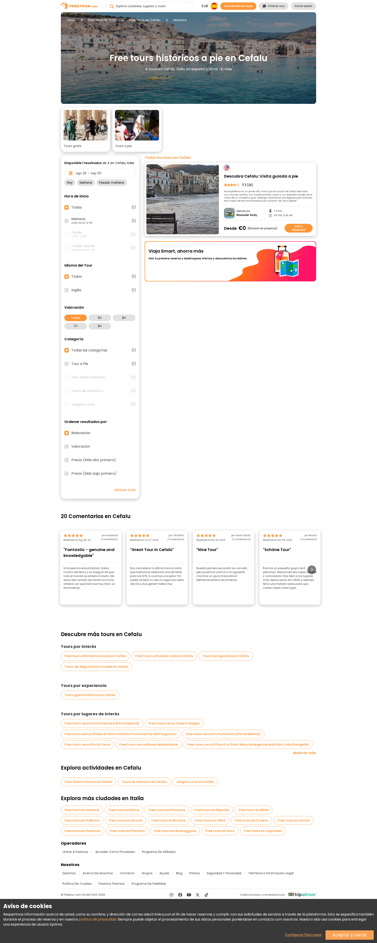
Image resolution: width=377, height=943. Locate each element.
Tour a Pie (103, 364)
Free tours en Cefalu (144, 20)
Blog (179, 873)
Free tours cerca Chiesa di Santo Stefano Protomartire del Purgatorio (121, 734)
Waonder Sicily (246, 215)
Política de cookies (77, 883)
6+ (100, 326)
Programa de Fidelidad (149, 883)
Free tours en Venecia (82, 810)
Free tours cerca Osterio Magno (174, 723)
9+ (100, 318)
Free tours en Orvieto (251, 820)
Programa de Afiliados (159, 852)
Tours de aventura (103, 391)
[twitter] (197, 894)
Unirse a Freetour (75, 852)
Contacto (127, 873)
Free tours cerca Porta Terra (87, 744)
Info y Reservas (298, 228)
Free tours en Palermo (82, 820)
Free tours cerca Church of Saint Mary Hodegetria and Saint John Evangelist (248, 744)
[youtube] (189, 894)
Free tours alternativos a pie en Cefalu (95, 656)
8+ (124, 318)
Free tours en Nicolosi (168, 820)
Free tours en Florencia (167, 810)
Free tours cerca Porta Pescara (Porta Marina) (102, 723)
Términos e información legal (270, 873)
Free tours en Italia (102, 20)
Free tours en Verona (125, 820)
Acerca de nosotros (98, 873)
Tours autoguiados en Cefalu (225, 656)
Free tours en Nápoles (211, 810)
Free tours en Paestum (83, 831)
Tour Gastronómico (103, 377)
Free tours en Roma (123, 810)
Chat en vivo (276, 6)
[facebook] (180, 894)
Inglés (103, 290)
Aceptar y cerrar (349, 935)
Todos (75, 318)
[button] (85, 129)
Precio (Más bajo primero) (94, 473)
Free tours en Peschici (127, 831)
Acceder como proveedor (115, 852)
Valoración (80, 446)
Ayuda (164, 873)
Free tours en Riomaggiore (175, 831)
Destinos (69, 873)
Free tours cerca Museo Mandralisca (148, 744)
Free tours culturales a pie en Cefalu (164, 656)
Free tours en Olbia (210, 820)
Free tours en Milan (253, 810)
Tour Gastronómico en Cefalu (88, 782)
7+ (76, 326)
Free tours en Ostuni (294, 820)
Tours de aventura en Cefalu (144, 782)
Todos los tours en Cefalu (168, 157)
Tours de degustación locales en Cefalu (96, 666)
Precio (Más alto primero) (93, 460)
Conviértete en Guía (238, 6)
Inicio (71, 20)
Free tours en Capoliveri (263, 831)
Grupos (147, 873)
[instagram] (171, 894)
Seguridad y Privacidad (224, 873)
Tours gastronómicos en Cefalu (90, 695)
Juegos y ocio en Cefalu (195, 782)
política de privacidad (97, 919)
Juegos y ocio (103, 404)
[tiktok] (206, 894)
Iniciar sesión (303, 6)
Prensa (194, 873)
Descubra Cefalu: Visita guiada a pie (261, 176)
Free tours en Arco (220, 831)
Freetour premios (112, 883)
